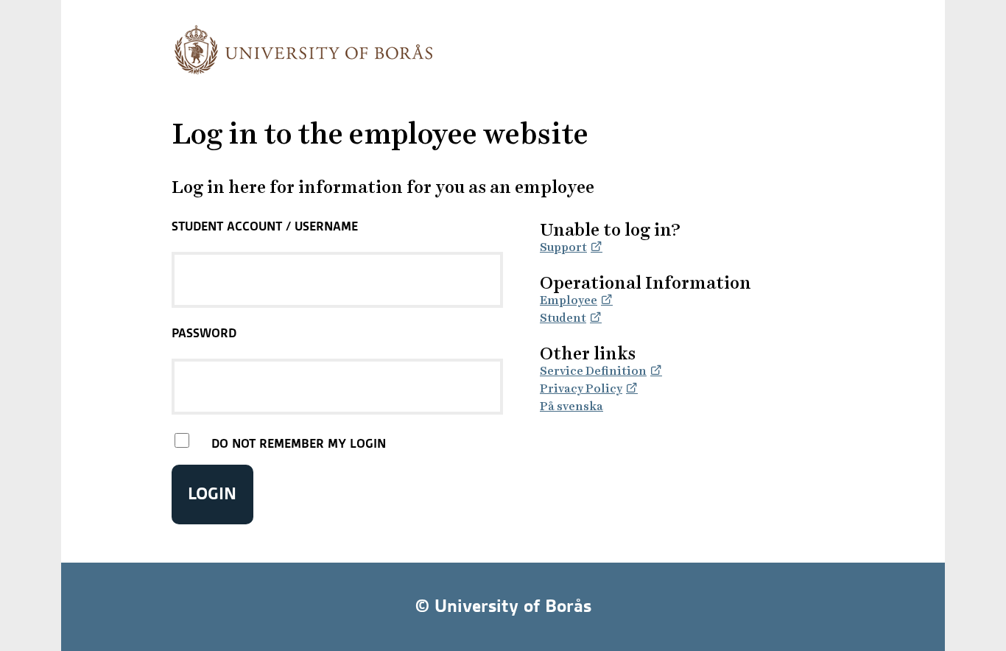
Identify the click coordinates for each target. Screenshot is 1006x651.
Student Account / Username (265, 226)
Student (563, 318)
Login (212, 493)
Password (204, 333)
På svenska (571, 406)
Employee (568, 300)
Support (563, 247)
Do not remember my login (298, 443)
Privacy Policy (581, 388)
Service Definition (593, 371)
